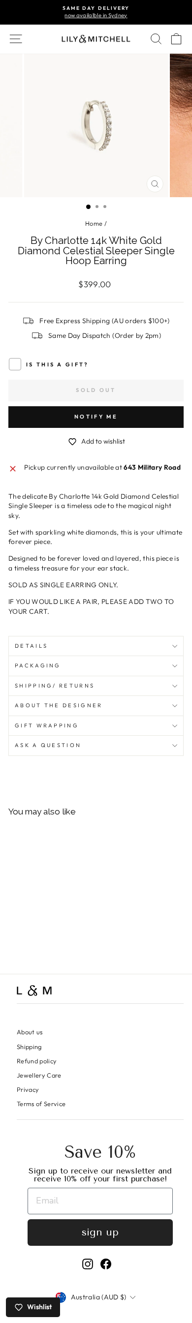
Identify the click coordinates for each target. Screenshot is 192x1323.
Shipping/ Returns (55, 685)
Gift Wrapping (47, 725)
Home (93, 223)
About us (30, 1032)
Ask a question (48, 745)
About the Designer (59, 705)
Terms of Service (41, 1104)
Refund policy (37, 1061)
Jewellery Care (39, 1075)
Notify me (96, 416)
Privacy (28, 1089)
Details (31, 645)
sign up (100, 1232)
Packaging (38, 665)
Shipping (29, 1047)
